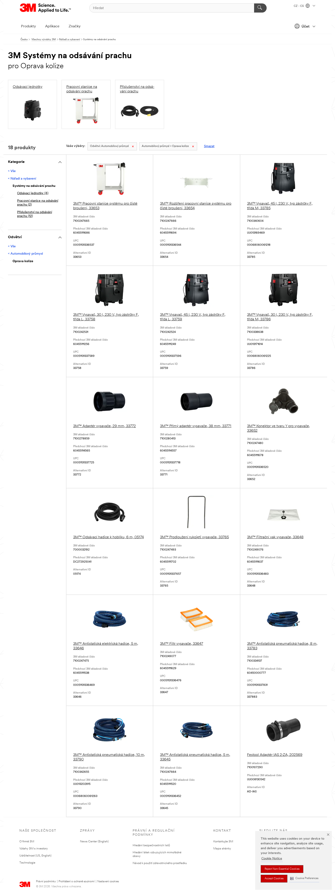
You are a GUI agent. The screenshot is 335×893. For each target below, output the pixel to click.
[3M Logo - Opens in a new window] (46, 8)
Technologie (27, 862)
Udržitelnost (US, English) (35, 855)
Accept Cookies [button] (274, 878)
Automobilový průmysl (109, 146)
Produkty (28, 26)
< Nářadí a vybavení (22, 178)
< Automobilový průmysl (25, 254)
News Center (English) (94, 841)
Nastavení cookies (108, 881)
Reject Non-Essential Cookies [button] (282, 869)
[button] (304, 878)
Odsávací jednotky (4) (32, 193)
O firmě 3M (26, 841)
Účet (305, 27)
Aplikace (52, 26)
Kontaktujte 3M (223, 841)
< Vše (12, 171)
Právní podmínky (46, 881)
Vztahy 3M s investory (33, 848)
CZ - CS (299, 6)
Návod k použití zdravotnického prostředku (160, 863)
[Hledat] (260, 8)
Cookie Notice (271, 858)
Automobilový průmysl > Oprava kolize (165, 146)
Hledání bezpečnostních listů (151, 845)
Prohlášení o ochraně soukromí (77, 881)
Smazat (209, 146)
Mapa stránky (222, 848)
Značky (75, 26)
